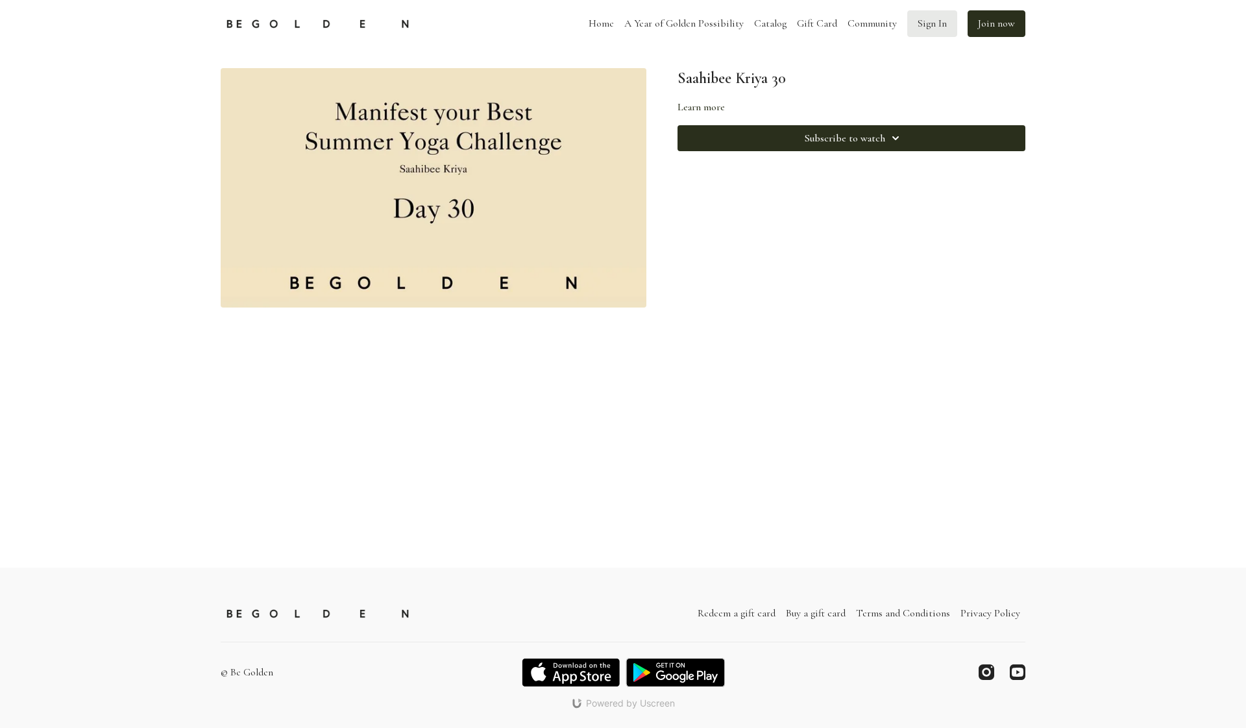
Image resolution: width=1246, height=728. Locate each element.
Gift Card (817, 23)
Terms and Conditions (903, 613)
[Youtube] (1017, 672)
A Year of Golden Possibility (684, 23)
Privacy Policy (990, 613)
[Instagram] (986, 672)
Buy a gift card (816, 613)
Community (872, 23)
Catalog (770, 23)
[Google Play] (676, 672)
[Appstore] (570, 672)
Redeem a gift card (737, 613)
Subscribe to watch (845, 138)
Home (601, 23)
